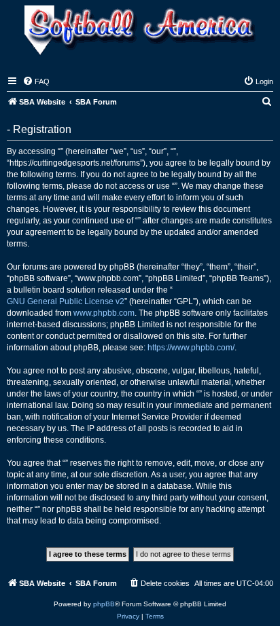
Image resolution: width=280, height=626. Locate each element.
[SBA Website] (140, 31)
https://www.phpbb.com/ (190, 347)
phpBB (104, 604)
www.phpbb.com (104, 313)
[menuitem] (36, 81)
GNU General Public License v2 (65, 301)
